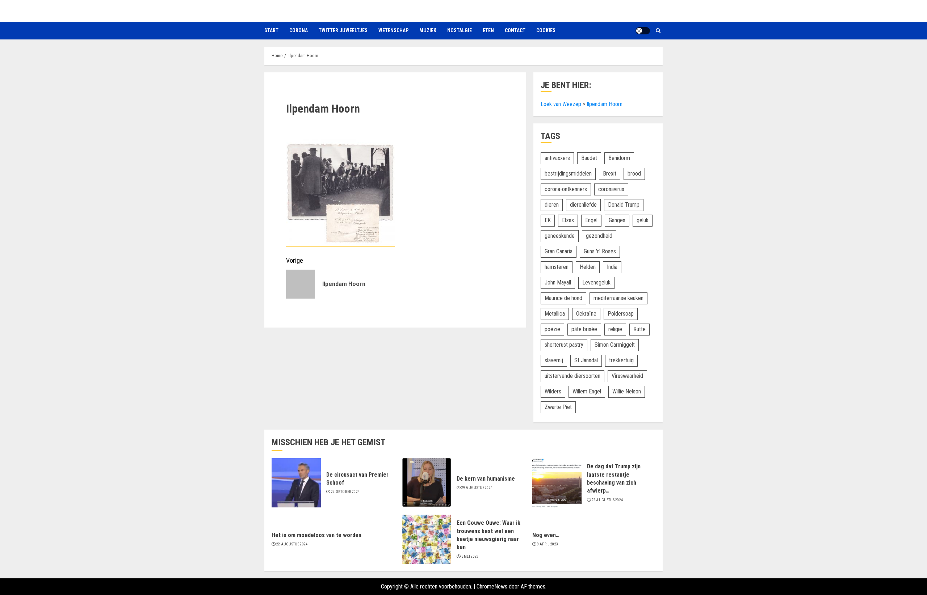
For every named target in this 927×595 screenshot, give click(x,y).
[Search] (658, 31)
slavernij (554, 360)
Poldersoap (621, 313)
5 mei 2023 (470, 556)
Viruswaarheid (627, 375)
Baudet (589, 158)
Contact (515, 30)
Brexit (609, 173)
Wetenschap (393, 30)
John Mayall (558, 282)
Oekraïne (586, 313)
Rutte (639, 329)
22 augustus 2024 (607, 500)
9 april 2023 (547, 544)
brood (634, 173)
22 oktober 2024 (345, 492)
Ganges (617, 220)
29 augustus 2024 (477, 488)
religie (615, 329)
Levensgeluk (596, 282)
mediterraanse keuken (618, 298)
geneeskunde (560, 235)
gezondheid (599, 235)
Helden (588, 266)
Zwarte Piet (558, 407)
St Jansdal (586, 360)
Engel (591, 220)
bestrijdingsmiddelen (568, 173)
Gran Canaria (558, 251)
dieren (552, 204)
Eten (488, 30)
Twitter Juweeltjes (343, 30)
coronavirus (611, 189)
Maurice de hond (563, 298)
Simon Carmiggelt (615, 344)
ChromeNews (492, 586)
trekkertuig (621, 360)
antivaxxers (557, 158)
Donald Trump (623, 204)
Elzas (568, 220)
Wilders (553, 391)
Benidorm (619, 158)
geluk (643, 220)
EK (548, 220)
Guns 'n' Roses (600, 251)
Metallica (555, 313)
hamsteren (557, 266)
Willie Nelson (626, 391)
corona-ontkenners (566, 189)
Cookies (545, 30)
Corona (298, 30)
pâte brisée (584, 329)
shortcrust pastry (564, 344)
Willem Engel (586, 391)
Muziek (427, 30)
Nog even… (545, 535)
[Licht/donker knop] (643, 30)
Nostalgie (459, 30)
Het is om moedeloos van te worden (316, 535)
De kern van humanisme (486, 478)
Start (271, 30)
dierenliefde (583, 204)
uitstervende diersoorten (572, 375)
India (612, 266)
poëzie (552, 329)
